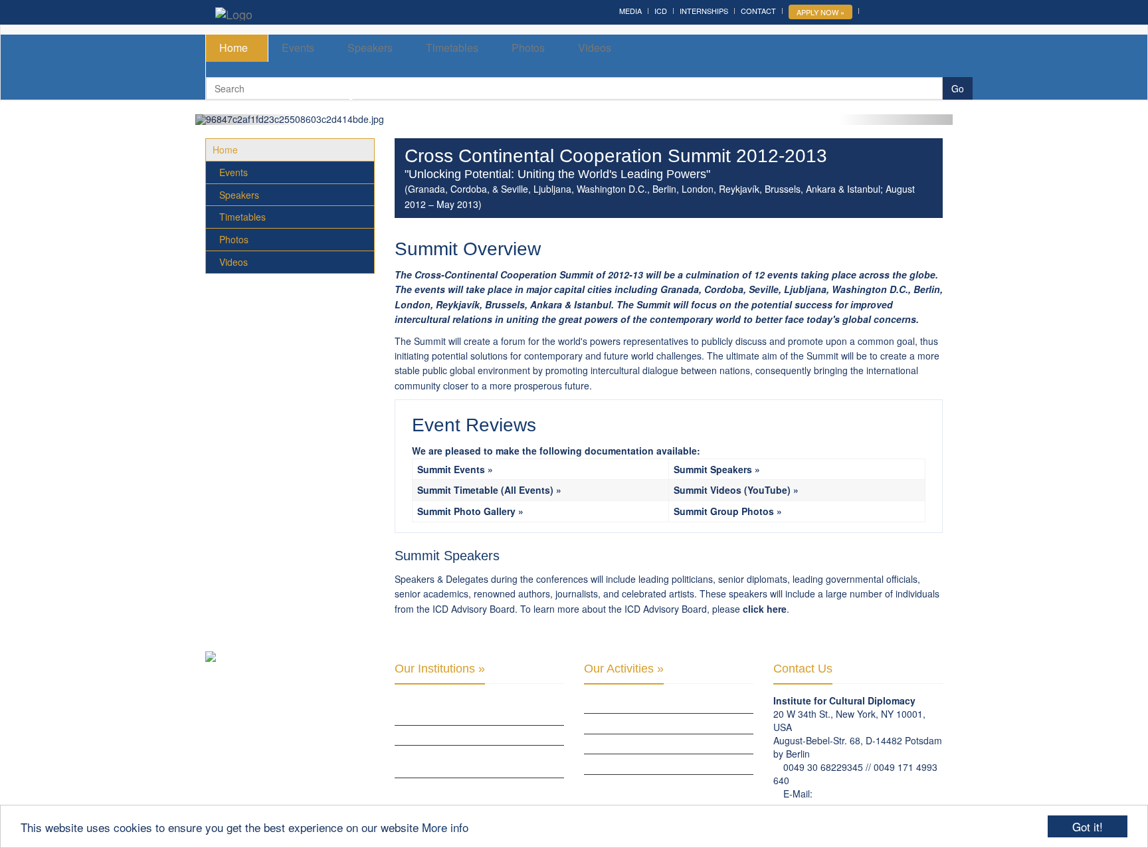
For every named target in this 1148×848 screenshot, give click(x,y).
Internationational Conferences (652, 784)
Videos (594, 47)
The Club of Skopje (433, 735)
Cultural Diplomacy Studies (642, 703)
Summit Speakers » (717, 469)
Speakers (370, 47)
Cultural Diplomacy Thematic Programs (666, 763)
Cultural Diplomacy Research (646, 723)
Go (957, 88)
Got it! (1087, 826)
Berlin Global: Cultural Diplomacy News (478, 787)
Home (233, 47)
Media (630, 10)
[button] (252, 119)
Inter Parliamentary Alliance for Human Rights (478, 709)
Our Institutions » (440, 668)
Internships (704, 10)
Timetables (452, 47)
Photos (528, 47)
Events (298, 47)
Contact (758, 10)
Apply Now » (820, 12)
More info (445, 827)
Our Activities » (624, 668)
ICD (660, 10)
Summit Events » (455, 469)
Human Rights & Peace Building (647, 743)
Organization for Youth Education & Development (471, 761)
